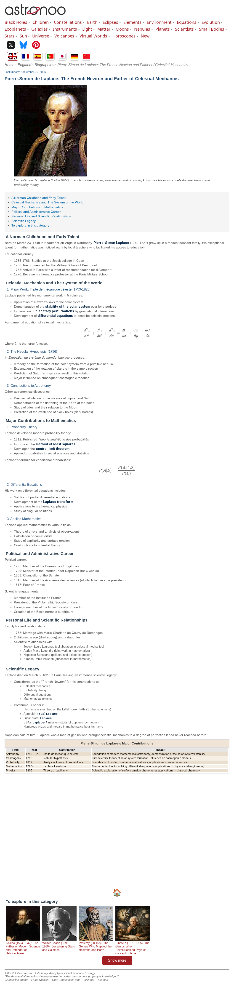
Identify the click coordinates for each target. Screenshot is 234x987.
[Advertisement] (117, 830)
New (145, 36)
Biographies (44, 65)
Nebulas (142, 29)
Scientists (184, 29)
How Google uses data (66, 980)
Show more (117, 960)
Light (87, 29)
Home (9, 65)
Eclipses (110, 22)
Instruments (65, 29)
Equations (186, 22)
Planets (162, 29)
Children (40, 22)
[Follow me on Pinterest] (36, 45)
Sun (23, 36)
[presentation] (117, 333)
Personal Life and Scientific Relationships (41, 216)
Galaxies (39, 29)
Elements (132, 22)
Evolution (211, 22)
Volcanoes (64, 36)
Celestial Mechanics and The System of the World (47, 202)
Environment (159, 22)
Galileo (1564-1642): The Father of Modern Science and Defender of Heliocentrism (23, 948)
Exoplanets (15, 29)
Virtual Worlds (93, 36)
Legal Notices (39, 980)
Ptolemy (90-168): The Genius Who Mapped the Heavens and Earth (95, 946)
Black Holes (16, 22)
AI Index (89, 980)
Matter (103, 29)
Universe (40, 36)
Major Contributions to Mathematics (37, 207)
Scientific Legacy (23, 221)
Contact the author (16, 980)
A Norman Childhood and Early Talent (38, 198)
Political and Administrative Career (36, 211)
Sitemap (103, 980)
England (24, 65)
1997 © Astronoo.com (18, 973)
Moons (122, 29)
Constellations (68, 22)
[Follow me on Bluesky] (23, 45)
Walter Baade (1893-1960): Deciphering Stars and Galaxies (58, 946)
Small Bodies (211, 29)
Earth (92, 22)
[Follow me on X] (11, 45)
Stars (9, 36)
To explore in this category (30, 225)
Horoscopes (124, 36)
